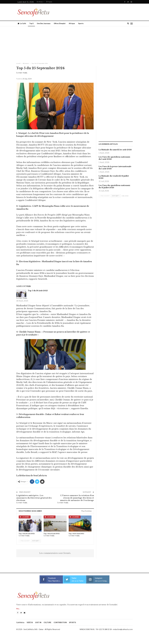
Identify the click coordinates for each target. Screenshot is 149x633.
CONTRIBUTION (60, 622)
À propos (49, 2)
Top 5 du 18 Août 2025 (38, 291)
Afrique (72, 23)
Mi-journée (25, 517)
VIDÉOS (30, 622)
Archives (40, 2)
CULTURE (47, 622)
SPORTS (72, 622)
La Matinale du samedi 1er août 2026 (115, 150)
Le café (23, 23)
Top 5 (31, 23)
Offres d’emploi (59, 23)
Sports (81, 23)
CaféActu (20, 622)
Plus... (18, 609)
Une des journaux (43, 23)
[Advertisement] (74, 43)
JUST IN (38, 622)
